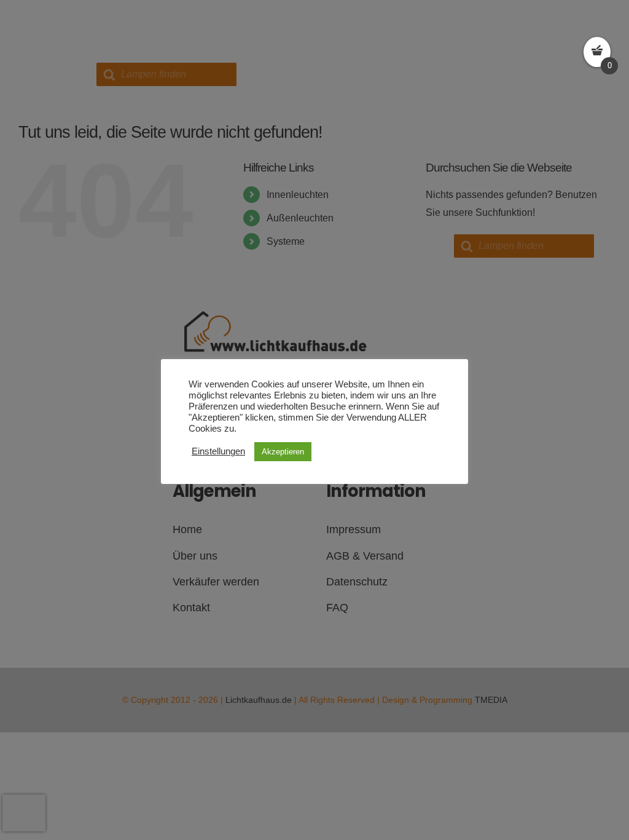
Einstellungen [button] (218, 451)
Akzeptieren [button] (283, 451)
